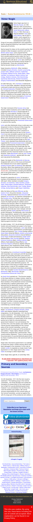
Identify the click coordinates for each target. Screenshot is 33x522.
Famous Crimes (24, 469)
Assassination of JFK (13, 467)
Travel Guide (26, 482)
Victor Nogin (5, 237)
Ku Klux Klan (15, 487)
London (7, 348)
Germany (27, 474)
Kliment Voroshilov (21, 79)
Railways (18, 481)
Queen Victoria (27, 486)
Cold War (15, 472)
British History (7, 465)
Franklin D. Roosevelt (21, 491)
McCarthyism (28, 477)
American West (14, 469)
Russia (21, 25)
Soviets (14, 210)
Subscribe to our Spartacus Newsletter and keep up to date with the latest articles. (16, 409)
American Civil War (26, 476)
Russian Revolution (17, 482)
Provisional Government (25, 120)
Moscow (16, 25)
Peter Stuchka (14, 238)
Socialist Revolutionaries (20, 270)
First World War (6, 464)
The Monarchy (21, 471)
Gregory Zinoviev (12, 70)
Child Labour (12, 479)
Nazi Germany (16, 476)
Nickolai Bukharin (18, 184)
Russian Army (22, 108)
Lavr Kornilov (10, 196)
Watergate (4, 467)
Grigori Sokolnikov (24, 188)
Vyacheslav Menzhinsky (8, 79)
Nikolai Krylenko (22, 240)
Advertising (17, 501)
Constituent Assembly (19, 252)
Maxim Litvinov (20, 75)
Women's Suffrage (23, 479)
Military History (24, 465)
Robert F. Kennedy (17, 486)
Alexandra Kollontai (10, 155)
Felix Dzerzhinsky (22, 77)
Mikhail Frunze (12, 73)
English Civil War (23, 472)
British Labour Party (7, 53)
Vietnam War (15, 465)
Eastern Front (5, 193)
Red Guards (25, 210)
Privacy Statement (17, 499)
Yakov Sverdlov (20, 183)
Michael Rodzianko (9, 89)
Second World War (17, 464)
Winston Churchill (15, 484)
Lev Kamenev (11, 75)
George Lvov (23, 98)
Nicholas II (19, 84)
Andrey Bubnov (10, 188)
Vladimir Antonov (11, 77)
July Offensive (19, 191)
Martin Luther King (25, 487)
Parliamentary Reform (9, 481)
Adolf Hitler (7, 489)
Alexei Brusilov (22, 195)
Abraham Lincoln (10, 492)
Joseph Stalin (5, 72)
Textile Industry (6, 482)
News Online (17, 503)
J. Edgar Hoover (6, 487)
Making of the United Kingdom (10, 474)
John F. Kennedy (26, 484)
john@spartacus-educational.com (22, 359)
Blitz (27, 471)
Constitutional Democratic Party (10, 273)
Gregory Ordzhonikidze (8, 80)
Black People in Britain (10, 471)
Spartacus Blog (5, 484)
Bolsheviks (19, 160)
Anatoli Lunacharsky (24, 70)
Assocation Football (25, 467)
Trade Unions (25, 481)
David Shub (6, 276)
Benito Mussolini (9, 491)
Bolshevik (14, 68)
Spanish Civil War (5, 477)
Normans (6, 469)
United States (8, 472)
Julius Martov (18, 35)
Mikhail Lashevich (15, 72)
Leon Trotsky (27, 153)
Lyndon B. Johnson (5, 486)
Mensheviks (20, 65)
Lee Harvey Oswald (21, 492)
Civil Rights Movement (17, 477)
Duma (3, 85)
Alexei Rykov (21, 73)
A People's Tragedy (16, 459)
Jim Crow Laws (24, 489)
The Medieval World (5, 476)
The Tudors (26, 464)
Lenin (26, 34)
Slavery (6, 479)
